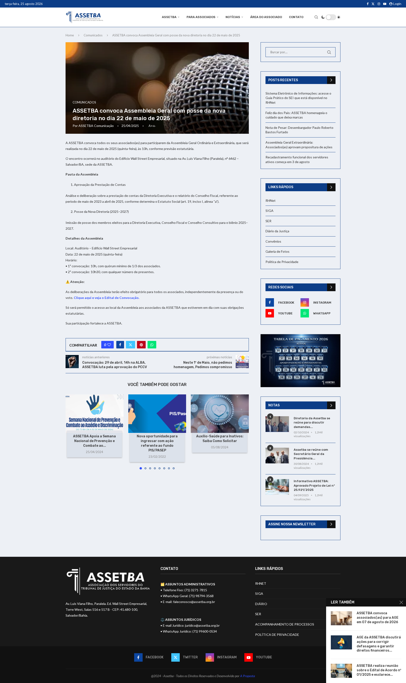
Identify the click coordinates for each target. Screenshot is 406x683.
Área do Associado (266, 17)
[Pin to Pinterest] (141, 344)
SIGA (269, 211)
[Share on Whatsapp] (152, 344)
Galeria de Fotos (277, 251)
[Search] (316, 17)
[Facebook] (367, 4)
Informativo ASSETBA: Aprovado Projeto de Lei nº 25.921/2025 (314, 485)
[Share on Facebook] (120, 344)
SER (268, 221)
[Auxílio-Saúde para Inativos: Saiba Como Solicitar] (220, 413)
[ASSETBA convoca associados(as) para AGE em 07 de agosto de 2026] (341, 618)
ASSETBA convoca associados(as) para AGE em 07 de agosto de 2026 (377, 617)
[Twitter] (373, 4)
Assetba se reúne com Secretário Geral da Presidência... (311, 454)
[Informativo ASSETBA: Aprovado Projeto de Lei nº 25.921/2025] (277, 487)
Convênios (273, 241)
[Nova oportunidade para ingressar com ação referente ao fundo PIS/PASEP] (157, 413)
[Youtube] (384, 4)
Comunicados (93, 35)
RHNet (270, 200)
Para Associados (201, 17)
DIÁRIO (261, 604)
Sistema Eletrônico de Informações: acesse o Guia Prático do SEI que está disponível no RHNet (298, 97)
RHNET (260, 583)
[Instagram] (379, 4)
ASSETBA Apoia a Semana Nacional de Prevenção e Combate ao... (94, 441)
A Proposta (247, 676)
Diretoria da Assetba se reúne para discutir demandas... (312, 422)
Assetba (169, 17)
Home (70, 35)
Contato (296, 17)
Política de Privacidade (281, 262)
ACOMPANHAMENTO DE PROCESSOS (284, 624)
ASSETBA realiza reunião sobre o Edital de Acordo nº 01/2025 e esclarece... (379, 670)
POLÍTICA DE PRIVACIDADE (277, 635)
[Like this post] (109, 344)
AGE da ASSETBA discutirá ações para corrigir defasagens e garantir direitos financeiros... (379, 644)
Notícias (233, 17)
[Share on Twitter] (130, 344)
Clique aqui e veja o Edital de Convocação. (106, 298)
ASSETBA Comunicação (96, 126)
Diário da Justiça (277, 231)
